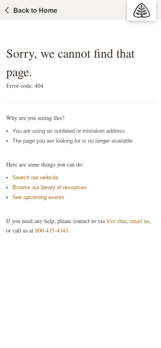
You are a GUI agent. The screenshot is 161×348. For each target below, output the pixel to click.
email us (139, 221)
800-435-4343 (51, 230)
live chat (116, 221)
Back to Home (35, 10)
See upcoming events (38, 197)
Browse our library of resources (49, 187)
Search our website (35, 177)
